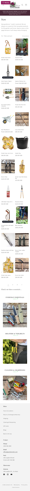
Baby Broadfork (18, 225)
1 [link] (8, 285)
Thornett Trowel (18, 57)
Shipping (5, 418)
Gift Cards (6, 426)
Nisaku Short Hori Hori (20, 104)
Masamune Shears (19, 201)
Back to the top (7, 434)
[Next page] (22, 285)
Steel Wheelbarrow (5, 129)
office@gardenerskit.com (10, 452)
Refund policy (17, 484)
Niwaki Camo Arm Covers (7, 153)
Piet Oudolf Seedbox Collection (5, 105)
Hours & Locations (8, 411)
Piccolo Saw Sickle (19, 275)
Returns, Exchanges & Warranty (11, 414)
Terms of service (15, 487)
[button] (3, 5)
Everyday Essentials (15, 297)
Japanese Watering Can (20, 81)
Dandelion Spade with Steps (7, 250)
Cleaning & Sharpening (15, 370)
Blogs (4, 430)
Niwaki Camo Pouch (5, 57)
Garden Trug (18, 153)
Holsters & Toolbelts (15, 334)
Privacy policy (24, 484)
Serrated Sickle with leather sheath (7, 226)
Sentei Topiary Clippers (6, 81)
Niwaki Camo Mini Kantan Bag (21, 177)
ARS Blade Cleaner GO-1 (7, 201)
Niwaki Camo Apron (5, 275)
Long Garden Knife (19, 129)
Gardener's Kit (9, 484)
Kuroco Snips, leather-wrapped (20, 251)
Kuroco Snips (4, 176)
